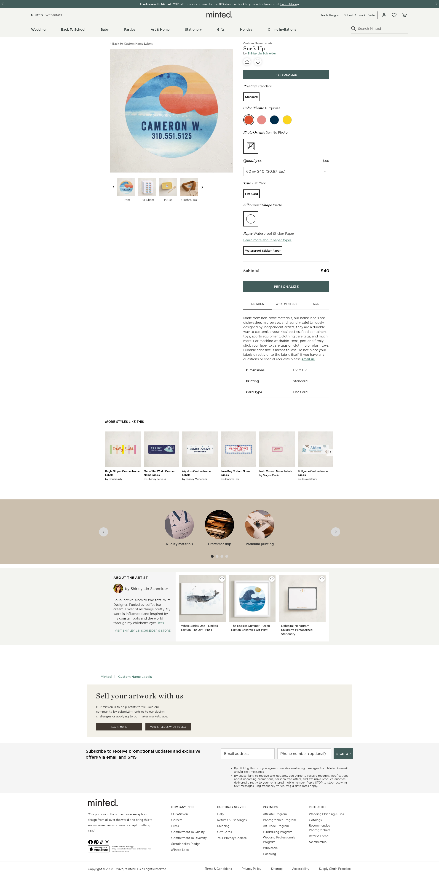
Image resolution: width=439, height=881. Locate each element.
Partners (270, 807)
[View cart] (404, 15)
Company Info (182, 807)
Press (175, 826)
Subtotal (251, 270)
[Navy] (274, 119)
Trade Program (331, 15)
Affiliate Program (275, 814)
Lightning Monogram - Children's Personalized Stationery (297, 630)
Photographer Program (279, 820)
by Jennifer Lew (230, 479)
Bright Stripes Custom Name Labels (122, 473)
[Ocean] (287, 119)
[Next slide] (202, 187)
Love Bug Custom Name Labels (235, 473)
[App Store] (99, 850)
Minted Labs (180, 849)
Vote (371, 15)
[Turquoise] (248, 119)
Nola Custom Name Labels (275, 471)
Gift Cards (224, 832)
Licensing (269, 853)
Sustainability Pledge (185, 843)
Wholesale (270, 848)
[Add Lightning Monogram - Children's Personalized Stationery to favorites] (322, 579)
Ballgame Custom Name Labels (313, 473)
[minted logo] (219, 14)
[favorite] (258, 61)
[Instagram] (107, 841)
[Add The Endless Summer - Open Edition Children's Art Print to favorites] (272, 579)
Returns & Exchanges (232, 820)
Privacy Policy (251, 868)
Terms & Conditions (218, 868)
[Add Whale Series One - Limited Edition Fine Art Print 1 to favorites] (222, 579)
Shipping (223, 826)
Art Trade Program (276, 826)
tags (315, 304)
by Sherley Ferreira (155, 479)
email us (308, 359)
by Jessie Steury (307, 479)
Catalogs (315, 820)
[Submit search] (353, 28)
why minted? (286, 304)
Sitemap (277, 868)
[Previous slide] (113, 187)
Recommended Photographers (319, 827)
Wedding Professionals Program (279, 839)
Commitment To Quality (188, 832)
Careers (176, 820)
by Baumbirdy (113, 479)
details (257, 304)
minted (37, 15)
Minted (106, 677)
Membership (318, 842)
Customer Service (231, 807)
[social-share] (247, 61)
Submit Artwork (355, 15)
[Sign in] (384, 15)
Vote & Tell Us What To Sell (168, 727)
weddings (54, 15)
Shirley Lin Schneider (262, 53)
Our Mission (179, 814)
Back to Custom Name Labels (132, 43)
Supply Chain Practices (335, 868)
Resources (318, 807)
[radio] (251, 97)
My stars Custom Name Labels (196, 473)
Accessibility (300, 868)
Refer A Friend (319, 836)
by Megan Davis (269, 475)
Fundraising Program (277, 832)
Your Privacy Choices (231, 837)
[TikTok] (101, 841)
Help (220, 814)
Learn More (119, 727)
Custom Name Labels (135, 677)
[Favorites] (394, 15)
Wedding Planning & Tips (326, 814)
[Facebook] (90, 841)
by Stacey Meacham (194, 479)
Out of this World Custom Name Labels (159, 473)
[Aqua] (261, 119)
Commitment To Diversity (189, 837)
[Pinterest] (96, 841)
